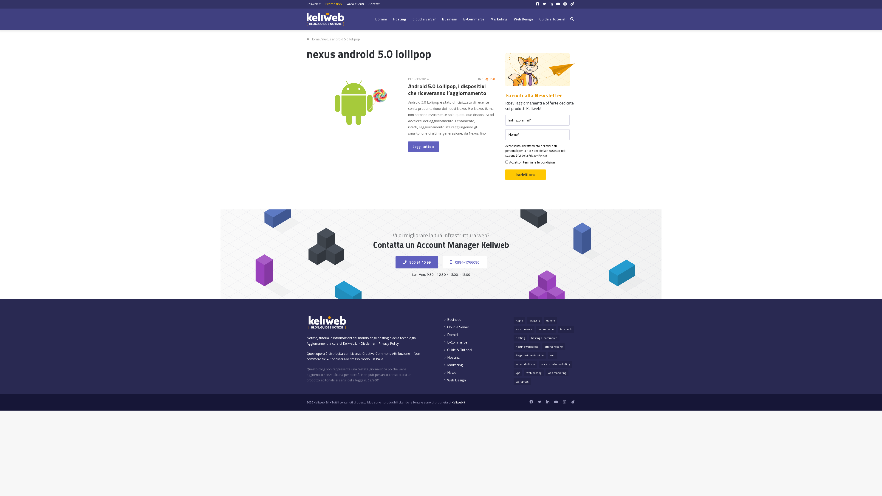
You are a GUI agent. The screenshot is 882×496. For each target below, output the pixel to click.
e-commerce (524, 329)
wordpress (522, 381)
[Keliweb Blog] (325, 19)
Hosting (399, 19)
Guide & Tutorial (459, 349)
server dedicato (525, 364)
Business (449, 19)
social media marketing (555, 364)
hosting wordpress (527, 346)
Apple (519, 320)
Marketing (499, 19)
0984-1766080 (466, 262)
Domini (381, 19)
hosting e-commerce (544, 338)
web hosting (533, 373)
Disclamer (368, 343)
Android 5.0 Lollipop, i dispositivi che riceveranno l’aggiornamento (447, 89)
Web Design (523, 19)
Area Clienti (355, 4)
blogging (534, 320)
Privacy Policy (537, 156)
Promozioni (333, 4)
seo (552, 355)
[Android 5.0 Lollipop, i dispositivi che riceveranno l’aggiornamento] (354, 102)
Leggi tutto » (423, 146)
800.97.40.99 (419, 262)
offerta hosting (554, 346)
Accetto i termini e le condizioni (532, 162)
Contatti (374, 4)
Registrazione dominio (530, 355)
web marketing (557, 373)
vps (518, 373)
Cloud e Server (424, 19)
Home (315, 39)
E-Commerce (473, 19)
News (451, 372)
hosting (520, 338)
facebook (566, 329)
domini (550, 320)
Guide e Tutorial (552, 19)
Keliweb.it (314, 4)
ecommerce (546, 329)
